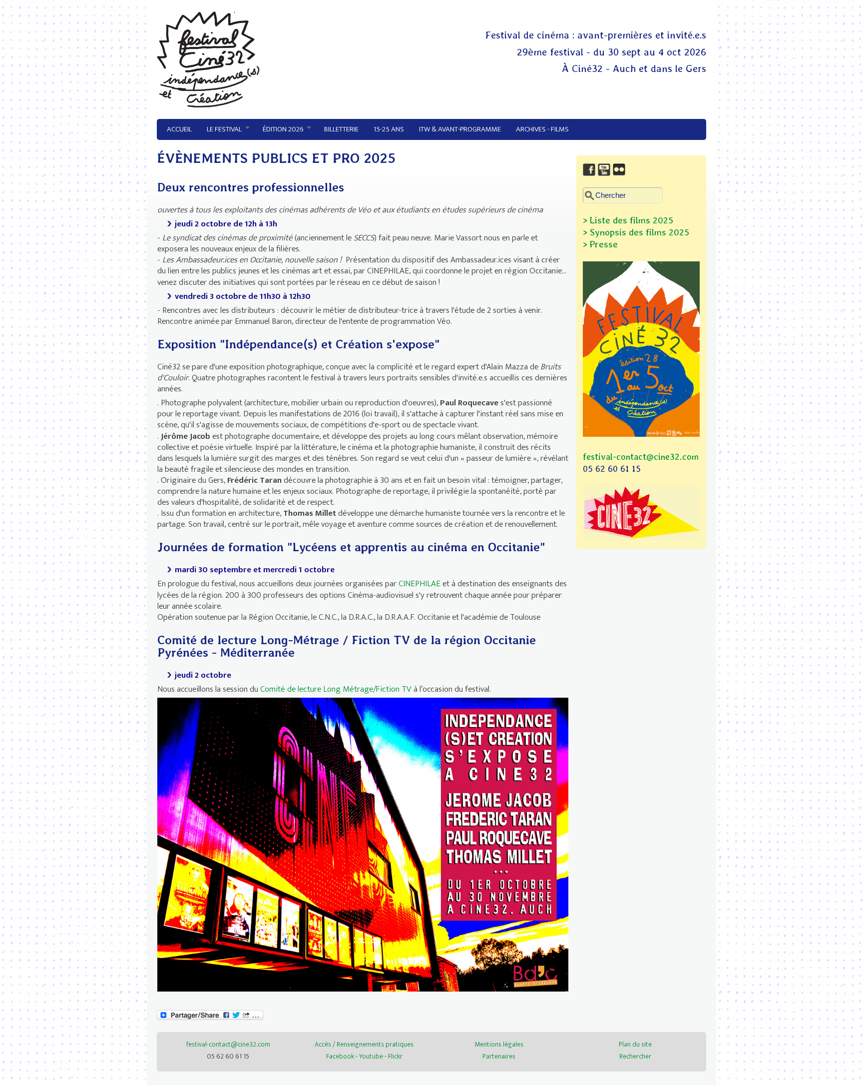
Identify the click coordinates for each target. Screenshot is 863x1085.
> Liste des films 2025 (628, 220)
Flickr (395, 1056)
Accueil (179, 129)
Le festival (220, 129)
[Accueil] (208, 105)
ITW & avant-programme (460, 129)
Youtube (371, 1056)
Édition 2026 (279, 129)
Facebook (340, 1056)
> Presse (600, 244)
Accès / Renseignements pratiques (364, 1044)
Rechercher (635, 1056)
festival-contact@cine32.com (641, 456)
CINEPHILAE (420, 584)
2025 (677, 232)
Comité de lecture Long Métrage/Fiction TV (336, 689)
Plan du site (635, 1044)
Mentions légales (498, 1044)
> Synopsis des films (624, 232)
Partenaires (498, 1056)
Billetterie (341, 129)
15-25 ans (389, 129)
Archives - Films (542, 129)
